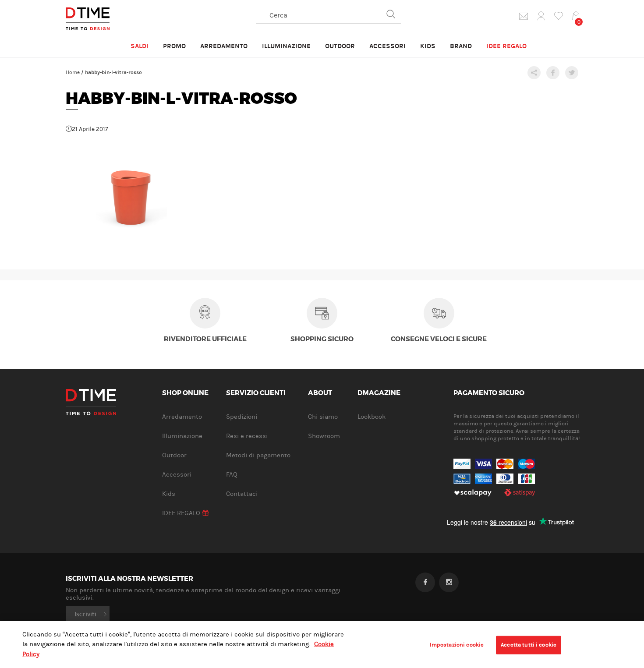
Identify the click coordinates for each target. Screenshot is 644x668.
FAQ (231, 474)
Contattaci (242, 494)
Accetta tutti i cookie (528, 645)
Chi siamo (323, 417)
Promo (174, 46)
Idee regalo (506, 46)
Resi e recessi (247, 436)
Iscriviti (85, 614)
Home (73, 72)
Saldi (140, 46)
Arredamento (224, 46)
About (320, 393)
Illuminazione (286, 46)
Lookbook (371, 417)
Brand (461, 46)
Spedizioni (241, 417)
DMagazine (378, 393)
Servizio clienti (256, 393)
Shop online (185, 393)
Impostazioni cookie (457, 645)
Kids (427, 46)
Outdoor (340, 46)
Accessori (387, 46)
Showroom (324, 436)
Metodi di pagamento (258, 455)
